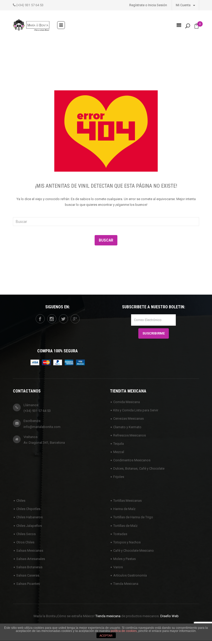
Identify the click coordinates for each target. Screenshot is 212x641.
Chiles (20, 500)
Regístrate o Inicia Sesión (148, 5)
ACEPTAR (106, 635)
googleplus (75, 318)
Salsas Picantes (28, 584)
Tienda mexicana (107, 616)
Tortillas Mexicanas (127, 500)
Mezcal (118, 452)
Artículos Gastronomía (130, 575)
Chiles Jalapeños (29, 526)
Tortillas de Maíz (125, 526)
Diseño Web (169, 616)
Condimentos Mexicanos (131, 460)
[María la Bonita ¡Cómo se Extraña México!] (31, 25)
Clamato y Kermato (127, 427)
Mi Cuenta (183, 5)
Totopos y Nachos (127, 542)
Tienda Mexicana (125, 584)
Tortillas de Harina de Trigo (133, 517)
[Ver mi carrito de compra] (196, 27)
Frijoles (118, 477)
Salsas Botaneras (29, 567)
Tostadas (120, 534)
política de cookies (124, 631)
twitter (63, 318)
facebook (40, 318)
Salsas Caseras (27, 575)
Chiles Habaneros (29, 517)
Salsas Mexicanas (29, 550)
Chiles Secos (26, 534)
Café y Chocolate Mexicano (133, 550)
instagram (51, 318)
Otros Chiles (25, 542)
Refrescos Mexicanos (129, 435)
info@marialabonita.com (42, 427)
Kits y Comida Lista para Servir (135, 410)
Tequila (118, 444)
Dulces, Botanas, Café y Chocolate (138, 468)
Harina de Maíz (124, 509)
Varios (118, 567)
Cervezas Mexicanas (128, 418)
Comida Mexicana (126, 402)
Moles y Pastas (124, 559)
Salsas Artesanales (30, 559)
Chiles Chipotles (28, 509)
